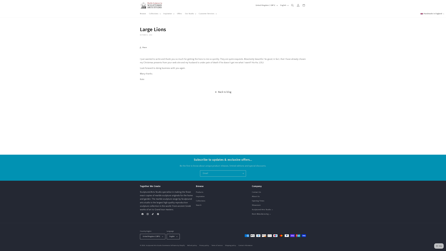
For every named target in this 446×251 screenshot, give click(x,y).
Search (199, 205)
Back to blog (224, 92)
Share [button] (144, 47)
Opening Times (258, 201)
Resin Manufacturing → (261, 214)
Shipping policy (230, 245)
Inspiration (200, 197)
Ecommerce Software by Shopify (173, 245)
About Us (256, 197)
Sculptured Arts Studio (154, 245)
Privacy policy (204, 245)
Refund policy (192, 245)
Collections (200, 201)
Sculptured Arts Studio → (262, 210)
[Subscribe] (243, 173)
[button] (155, 13)
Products (199, 192)
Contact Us (256, 192)
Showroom (256, 205)
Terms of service (217, 245)
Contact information (245, 245)
